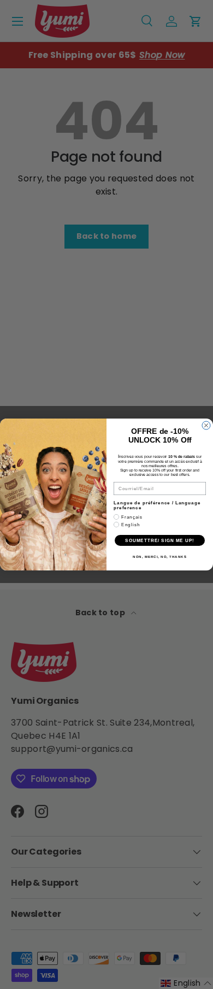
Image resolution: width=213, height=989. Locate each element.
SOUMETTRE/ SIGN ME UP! (159, 540)
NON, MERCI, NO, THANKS (160, 557)
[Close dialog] (206, 425)
